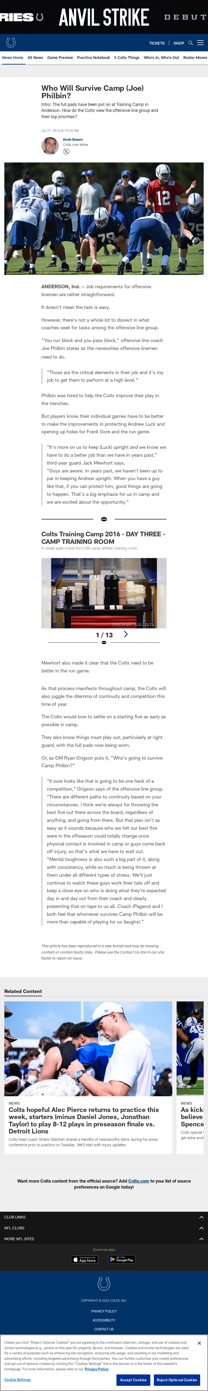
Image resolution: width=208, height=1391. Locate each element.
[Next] (125, 634)
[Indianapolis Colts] (104, 1284)
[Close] (199, 1343)
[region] (104, 1362)
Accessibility (104, 1320)
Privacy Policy (104, 1311)
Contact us (104, 1329)
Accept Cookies (133, 1380)
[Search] (190, 42)
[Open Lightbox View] (103, 605)
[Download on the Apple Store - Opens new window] (84, 1260)
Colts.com (138, 1180)
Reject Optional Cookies (177, 1380)
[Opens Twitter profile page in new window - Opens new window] (66, 151)
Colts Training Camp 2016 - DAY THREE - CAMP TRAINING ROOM (103, 537)
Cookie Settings (17, 1379)
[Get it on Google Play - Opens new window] (121, 1262)
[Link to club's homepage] (10, 40)
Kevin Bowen (73, 139)
